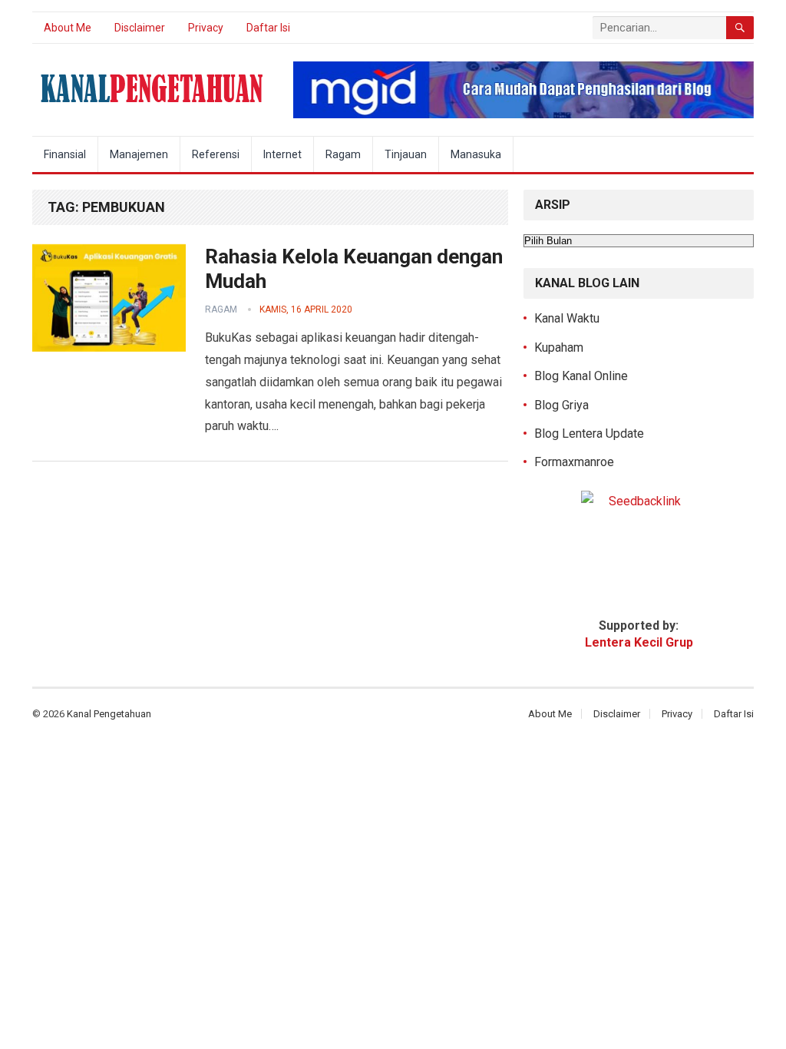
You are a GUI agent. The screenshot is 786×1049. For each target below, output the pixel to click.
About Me (67, 28)
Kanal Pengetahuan (109, 714)
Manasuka (476, 154)
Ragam (343, 154)
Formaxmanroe (574, 462)
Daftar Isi (268, 28)
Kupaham (558, 347)
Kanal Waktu (566, 318)
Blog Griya (561, 405)
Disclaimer (139, 28)
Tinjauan (406, 154)
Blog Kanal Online (581, 376)
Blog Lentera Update (589, 433)
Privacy (205, 28)
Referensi (215, 154)
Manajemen (139, 154)
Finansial (65, 154)
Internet (282, 154)
